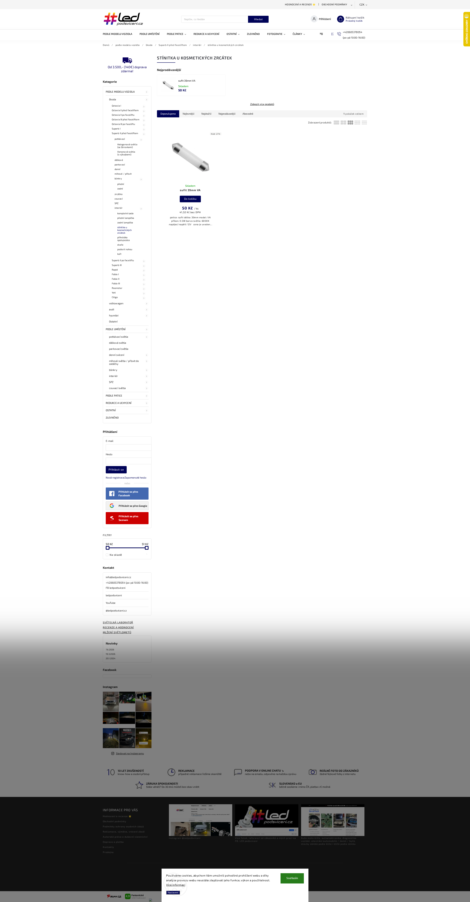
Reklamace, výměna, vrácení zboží (124, 831)
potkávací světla (118, 336)
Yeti (114, 292)
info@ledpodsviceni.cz (118, 577)
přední (120, 183)
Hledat (258, 19)
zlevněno (112, 417)
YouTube (110, 602)
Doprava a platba (113, 841)
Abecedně (248, 113)
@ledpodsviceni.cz (116, 610)
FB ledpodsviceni (115, 587)
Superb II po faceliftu (123, 260)
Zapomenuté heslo (135, 477)
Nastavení (173, 892)
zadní (120, 188)
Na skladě (128, 554)
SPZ (116, 203)
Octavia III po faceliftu (123, 124)
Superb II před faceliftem (125, 133)
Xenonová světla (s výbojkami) (126, 153)
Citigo (115, 297)
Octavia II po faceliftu (123, 114)
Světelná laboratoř (118, 622)
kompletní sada (125, 213)
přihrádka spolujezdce (123, 239)
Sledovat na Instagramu (130, 753)
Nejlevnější (188, 113)
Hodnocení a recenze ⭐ (300, 4)
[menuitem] (119, 34)
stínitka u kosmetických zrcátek (124, 230)
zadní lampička (125, 222)
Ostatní (113, 321)
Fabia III (116, 283)
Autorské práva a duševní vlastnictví (125, 836)
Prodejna (108, 852)
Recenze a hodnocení (118, 627)
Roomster (117, 287)
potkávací (120, 138)
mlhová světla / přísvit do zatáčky (124, 362)
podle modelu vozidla (120, 91)
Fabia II (115, 278)
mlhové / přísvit (123, 173)
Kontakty (108, 847)
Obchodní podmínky (334, 4)
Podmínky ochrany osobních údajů (123, 826)
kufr (119, 253)
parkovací (120, 164)
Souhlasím (292, 878)
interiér (118, 207)
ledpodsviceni (114, 595)
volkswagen (116, 303)
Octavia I (116, 105)
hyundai (113, 315)
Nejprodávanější (227, 113)
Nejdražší (206, 113)
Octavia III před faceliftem (125, 119)
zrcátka (118, 194)
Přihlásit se (116, 469)
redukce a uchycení (118, 402)
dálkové (119, 159)
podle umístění (116, 329)
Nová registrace (115, 477)
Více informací (175, 884)
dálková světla (117, 342)
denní (117, 169)
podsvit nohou (124, 249)
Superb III (117, 265)
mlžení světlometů (117, 632)
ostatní (111, 410)
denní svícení (116, 354)
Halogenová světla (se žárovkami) (127, 146)
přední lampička (125, 217)
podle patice (114, 395)
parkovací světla (119, 348)
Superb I (116, 128)
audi (111, 309)
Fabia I (115, 274)
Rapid (115, 269)
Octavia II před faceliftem (125, 110)
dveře (120, 244)
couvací (119, 198)
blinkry (118, 178)
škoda (112, 99)
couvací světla (117, 388)
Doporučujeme (168, 113)
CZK (362, 4)
